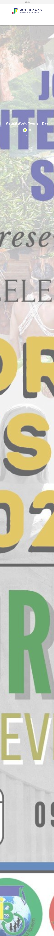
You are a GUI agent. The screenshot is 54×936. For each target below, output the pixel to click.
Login (27, 2)
